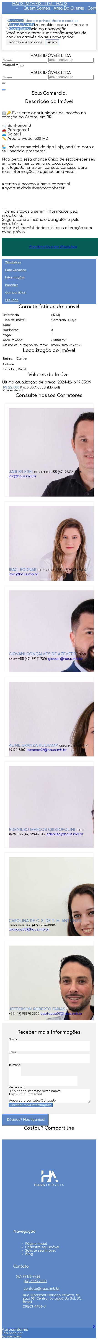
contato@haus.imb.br (42, 1288)
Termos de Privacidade (25, 42)
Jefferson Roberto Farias (37, 1009)
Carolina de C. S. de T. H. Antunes (45, 921)
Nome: (13, 1039)
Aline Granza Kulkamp (33, 745)
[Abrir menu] (1, 16)
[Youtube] (49, 1211)
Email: (13, 1052)
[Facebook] (49, 1202)
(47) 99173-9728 (28, 1276)
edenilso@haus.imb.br (64, 834)
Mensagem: (17, 1087)
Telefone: (15, 1065)
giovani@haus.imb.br (65, 659)
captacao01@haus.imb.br (62, 1013)
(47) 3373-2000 (35, 1281)
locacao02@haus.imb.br (47, 750)
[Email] (49, 1220)
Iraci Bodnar (22, 570)
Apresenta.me (15, 1330)
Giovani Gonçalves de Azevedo (43, 654)
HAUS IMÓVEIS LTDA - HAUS (39, 4)
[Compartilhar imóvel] (3, 89)
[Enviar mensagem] (22, 65)
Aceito (52, 42)
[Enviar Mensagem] (3, 83)
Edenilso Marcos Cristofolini (42, 830)
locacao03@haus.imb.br (29, 929)
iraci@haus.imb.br (23, 574)
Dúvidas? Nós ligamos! (26, 1119)
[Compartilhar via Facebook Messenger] (54, 1136)
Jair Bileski (21, 472)
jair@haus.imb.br (22, 476)
